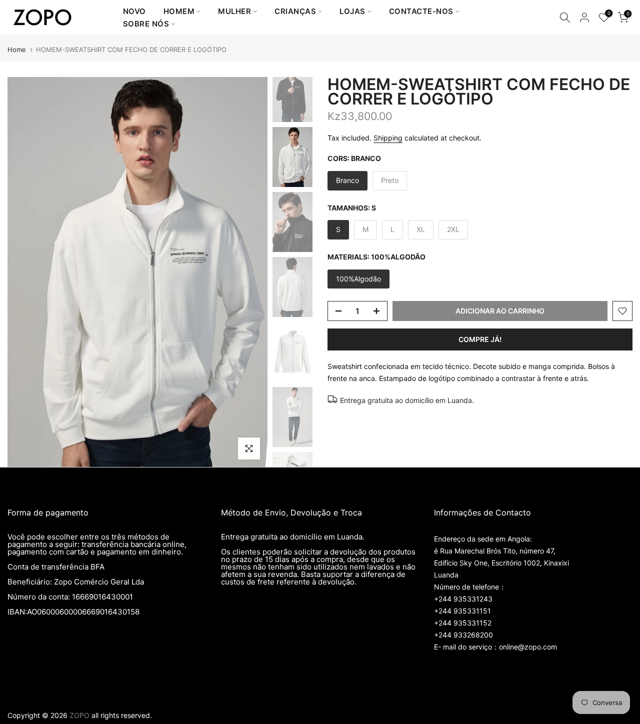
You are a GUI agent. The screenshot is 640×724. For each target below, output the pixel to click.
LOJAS (353, 11)
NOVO (134, 11)
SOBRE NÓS (146, 23)
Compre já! (480, 339)
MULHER (234, 11)
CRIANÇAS (295, 11)
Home (17, 49)
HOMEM (179, 11)
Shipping (388, 138)
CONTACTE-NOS (421, 11)
